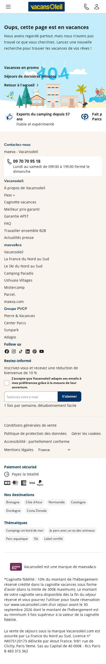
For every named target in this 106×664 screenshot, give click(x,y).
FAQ (7, 223)
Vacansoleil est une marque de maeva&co (60, 566)
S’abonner (69, 396)
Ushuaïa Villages (18, 280)
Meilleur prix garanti (22, 209)
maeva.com (14, 301)
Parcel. (10, 294)
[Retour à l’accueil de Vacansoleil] (46, 7)
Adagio (10, 337)
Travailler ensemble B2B (25, 230)
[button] (8, 7)
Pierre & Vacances (19, 315)
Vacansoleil (13, 251)
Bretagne (13, 502)
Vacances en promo (21, 67)
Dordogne (13, 510)
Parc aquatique (17, 538)
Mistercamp (14, 287)
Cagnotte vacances (20, 202)
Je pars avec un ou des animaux (72, 530)
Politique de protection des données (35, 433)
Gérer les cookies (86, 433)
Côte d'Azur (34, 502)
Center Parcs (15, 322)
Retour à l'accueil (19, 85)
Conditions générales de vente (30, 425)
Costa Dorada (37, 510)
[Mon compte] (97, 6)
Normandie (57, 502)
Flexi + (9, 195)
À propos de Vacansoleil (24, 187)
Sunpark (11, 329)
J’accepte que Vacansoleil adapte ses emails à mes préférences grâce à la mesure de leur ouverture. (46, 382)
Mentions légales (18, 449)
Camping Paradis (18, 273)
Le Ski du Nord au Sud (23, 266)
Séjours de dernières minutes (30, 76)
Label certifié (53, 538)
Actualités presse (19, 237)
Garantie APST (16, 216)
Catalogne (78, 502)
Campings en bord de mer (24, 530)
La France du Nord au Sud (26, 258)
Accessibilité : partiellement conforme (36, 441)
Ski (36, 538)
